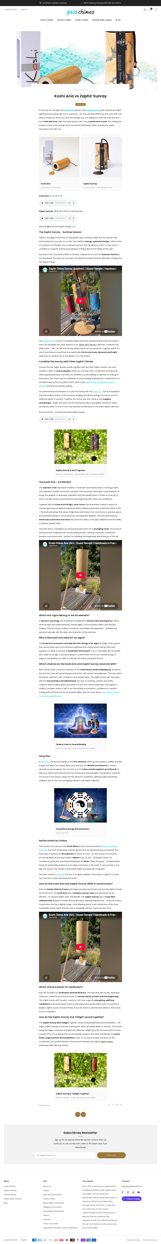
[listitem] (53, 3)
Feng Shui (45, 761)
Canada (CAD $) (10, 9)
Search (46, 1215)
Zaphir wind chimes (87, 344)
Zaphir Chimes (64, 20)
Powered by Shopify (133, 1240)
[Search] (156, 9)
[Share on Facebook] (109, 1105)
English (24, 9)
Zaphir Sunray (93, 110)
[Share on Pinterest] (117, 1105)
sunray (85, 90)
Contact (47, 1219)
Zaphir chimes (106, 1041)
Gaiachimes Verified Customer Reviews (60, 1228)
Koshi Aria (69, 110)
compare (77, 90)
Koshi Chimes (47, 20)
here (74, 226)
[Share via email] (121, 1105)
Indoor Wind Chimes (102, 20)
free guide (60, 874)
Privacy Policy (49, 1199)
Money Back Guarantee (53, 1203)
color (52, 237)
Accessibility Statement (53, 1211)
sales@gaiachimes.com (132, 1186)
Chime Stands (81, 20)
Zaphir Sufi (97, 391)
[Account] (145, 9)
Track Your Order (50, 1223)
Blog (118, 20)
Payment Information (52, 1194)
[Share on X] (113, 1105)
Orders (46, 1190)
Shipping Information (52, 1207)
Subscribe (111, 1155)
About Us (47, 1186)
